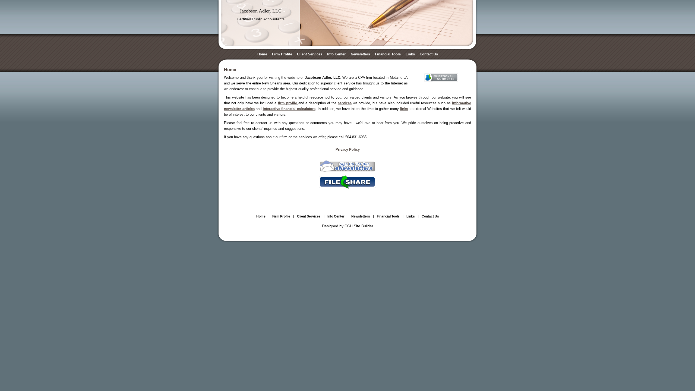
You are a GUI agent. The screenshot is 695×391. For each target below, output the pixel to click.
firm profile (287, 103)
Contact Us (429, 54)
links (404, 109)
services (345, 103)
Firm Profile (282, 54)
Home (262, 54)
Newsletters (360, 54)
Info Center (336, 54)
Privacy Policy (348, 149)
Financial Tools (388, 54)
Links (410, 54)
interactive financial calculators (289, 109)
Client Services (309, 54)
